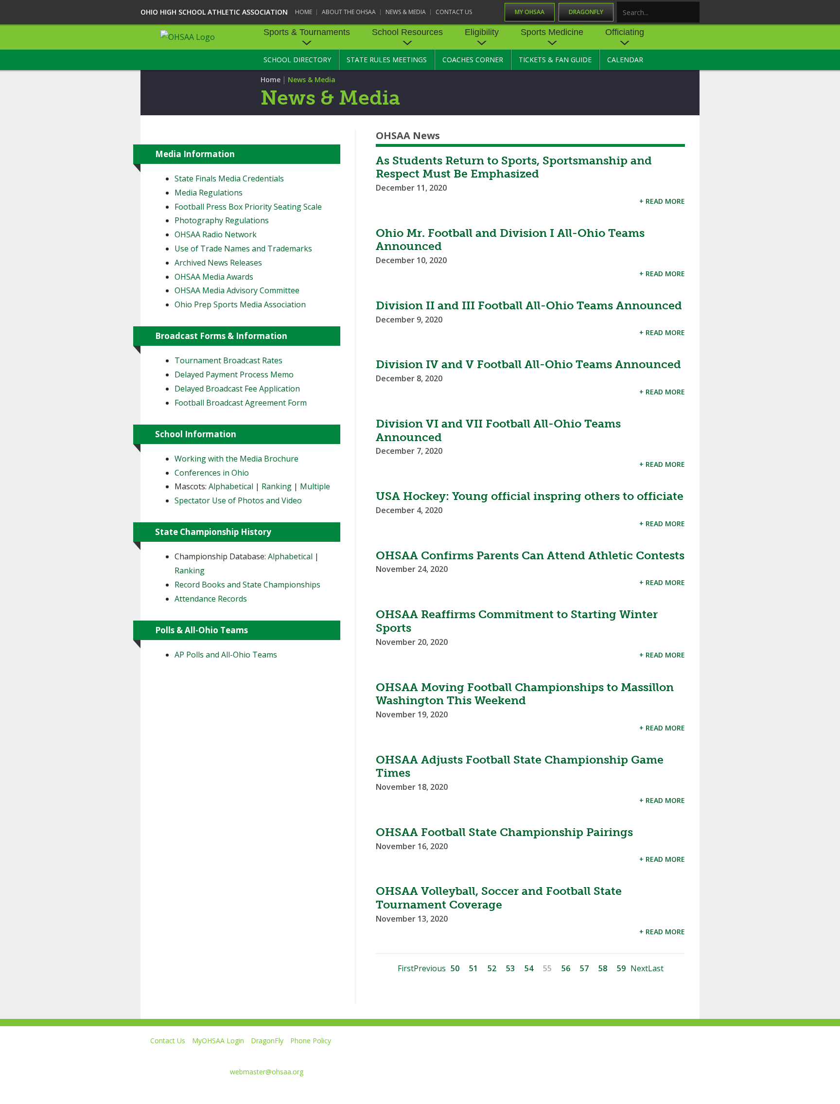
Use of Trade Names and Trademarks (243, 248)
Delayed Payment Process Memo (234, 374)
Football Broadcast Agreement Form (241, 402)
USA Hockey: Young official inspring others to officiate (529, 496)
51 (473, 968)
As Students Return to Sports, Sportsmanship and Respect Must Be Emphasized (514, 167)
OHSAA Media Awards (214, 276)
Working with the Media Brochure (236, 458)
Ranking (277, 486)
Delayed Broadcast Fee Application (237, 388)
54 (529, 968)
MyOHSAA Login (218, 1040)
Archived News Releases (218, 262)
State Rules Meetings (387, 59)
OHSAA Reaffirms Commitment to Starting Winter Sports (517, 621)
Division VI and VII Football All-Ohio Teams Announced (498, 430)
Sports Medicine (552, 32)
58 (602, 968)
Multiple (315, 486)
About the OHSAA (349, 12)
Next (639, 968)
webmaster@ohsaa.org (266, 1071)
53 (510, 968)
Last (656, 968)
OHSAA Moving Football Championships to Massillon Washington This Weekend (525, 694)
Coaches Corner (472, 59)
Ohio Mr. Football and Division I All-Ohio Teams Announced (510, 239)
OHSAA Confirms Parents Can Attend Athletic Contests (530, 555)
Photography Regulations (222, 220)
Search (692, 13)
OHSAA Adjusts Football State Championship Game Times (520, 766)
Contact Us (454, 12)
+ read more (662, 201)
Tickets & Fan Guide (555, 59)
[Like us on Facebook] (518, 1055)
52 (492, 968)
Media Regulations (209, 192)
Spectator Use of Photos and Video (238, 500)
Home (303, 12)
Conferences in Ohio (212, 472)
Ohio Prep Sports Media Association (240, 304)
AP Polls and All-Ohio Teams (226, 654)
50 (455, 968)
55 (547, 968)
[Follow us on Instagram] (646, 1055)
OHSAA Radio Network (216, 234)
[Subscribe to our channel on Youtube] (602, 1055)
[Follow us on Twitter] (558, 1055)
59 (621, 968)
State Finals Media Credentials (229, 178)
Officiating (624, 32)
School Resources (407, 32)
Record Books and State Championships (247, 584)
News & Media (405, 12)
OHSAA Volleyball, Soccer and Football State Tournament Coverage (499, 897)
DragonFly (586, 12)
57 (584, 968)
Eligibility (482, 32)
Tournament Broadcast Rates (228, 360)
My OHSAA (529, 12)
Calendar (625, 59)
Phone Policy (310, 1040)
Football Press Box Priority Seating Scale (248, 206)
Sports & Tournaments (306, 32)
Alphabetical (231, 486)
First (406, 968)
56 (565, 968)
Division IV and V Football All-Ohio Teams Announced (528, 364)
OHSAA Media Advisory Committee (237, 290)
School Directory (297, 59)
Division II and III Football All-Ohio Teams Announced (529, 305)
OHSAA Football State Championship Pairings (504, 832)
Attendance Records (211, 598)
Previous (430, 968)
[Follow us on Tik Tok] (691, 1055)
